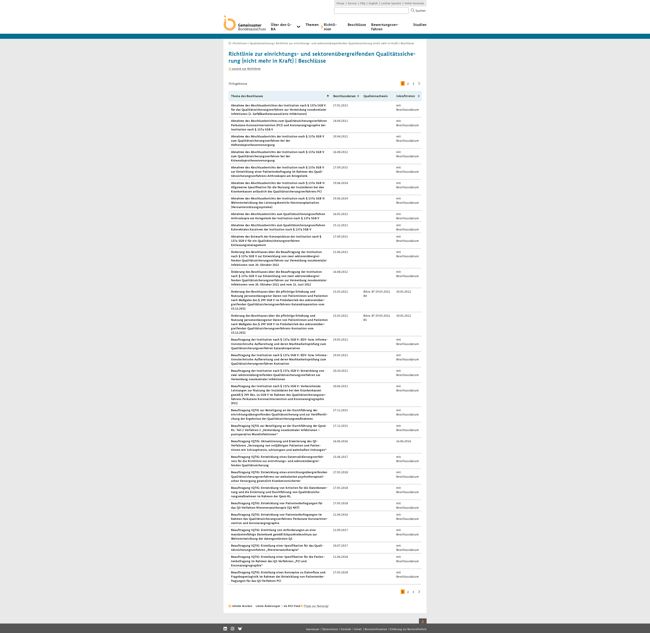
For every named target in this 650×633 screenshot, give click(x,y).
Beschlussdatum (344, 96)
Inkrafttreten (405, 96)
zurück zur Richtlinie (246, 69)
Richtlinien (330, 26)
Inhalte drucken (242, 606)
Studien (420, 24)
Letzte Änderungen (268, 606)
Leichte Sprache (391, 3)
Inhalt (358, 629)
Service (352, 3)
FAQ (362, 3)
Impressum (312, 629)
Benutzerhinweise (376, 629)
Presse (340, 3)
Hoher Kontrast (414, 3)
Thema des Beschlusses (247, 96)
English (373, 3)
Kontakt (346, 629)
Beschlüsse (357, 24)
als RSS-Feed (292, 606)
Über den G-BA (281, 26)
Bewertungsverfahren (384, 26)
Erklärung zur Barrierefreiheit (408, 629)
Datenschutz (330, 629)
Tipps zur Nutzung (316, 606)
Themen (312, 24)
